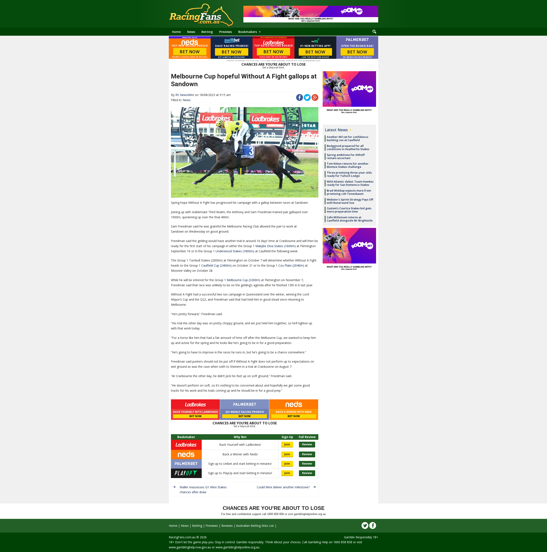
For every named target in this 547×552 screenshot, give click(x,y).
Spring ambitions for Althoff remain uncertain (346, 156)
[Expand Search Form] (374, 32)
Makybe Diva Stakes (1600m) (275, 246)
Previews (225, 32)
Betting (207, 32)
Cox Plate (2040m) (291, 265)
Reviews (227, 526)
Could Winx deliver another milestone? (283, 487)
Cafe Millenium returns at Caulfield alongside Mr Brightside (350, 218)
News (191, 32)
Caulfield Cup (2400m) (216, 265)
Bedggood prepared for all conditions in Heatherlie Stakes (348, 147)
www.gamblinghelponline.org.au (237, 547)
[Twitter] (365, 525)
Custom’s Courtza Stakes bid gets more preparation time (349, 209)
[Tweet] (307, 100)
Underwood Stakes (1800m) (235, 251)
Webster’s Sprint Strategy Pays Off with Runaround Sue (350, 201)
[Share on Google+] (315, 100)
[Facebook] (372, 525)
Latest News (336, 129)
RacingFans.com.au (182, 537)
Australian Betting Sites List (255, 526)
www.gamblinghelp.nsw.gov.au (190, 547)
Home (176, 32)
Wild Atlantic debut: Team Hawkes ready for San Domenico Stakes (350, 183)
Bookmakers (247, 32)
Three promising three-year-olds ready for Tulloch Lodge (349, 174)
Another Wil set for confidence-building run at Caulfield (348, 138)
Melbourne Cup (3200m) (243, 280)
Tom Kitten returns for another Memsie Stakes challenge (348, 165)
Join (287, 444)
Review (307, 444)
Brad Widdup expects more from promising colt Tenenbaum (349, 192)
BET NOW (190, 52)
